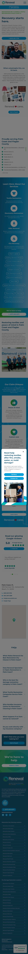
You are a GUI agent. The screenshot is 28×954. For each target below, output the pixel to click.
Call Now (14, 474)
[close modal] (23, 451)
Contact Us (14, 478)
